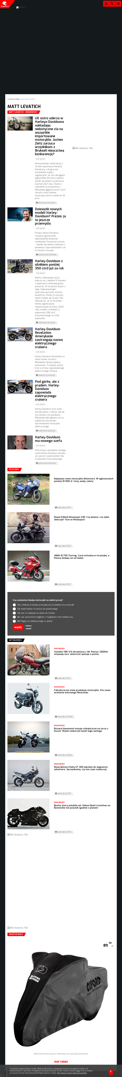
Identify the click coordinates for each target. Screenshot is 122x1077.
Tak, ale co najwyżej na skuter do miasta (36, 613)
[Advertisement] (94, 129)
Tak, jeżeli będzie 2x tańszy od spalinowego (37, 609)
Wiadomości (59, 648)
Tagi (22, 99)
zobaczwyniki (28, 627)
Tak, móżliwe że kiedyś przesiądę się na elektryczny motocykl (45, 605)
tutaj (78, 1071)
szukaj (112, 4)
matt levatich (30, 99)
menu (118, 4)
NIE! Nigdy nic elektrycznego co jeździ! (35, 621)
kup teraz (61, 1061)
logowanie (106, 4)
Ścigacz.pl (4, 4)
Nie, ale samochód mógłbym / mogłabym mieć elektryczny (45, 617)
